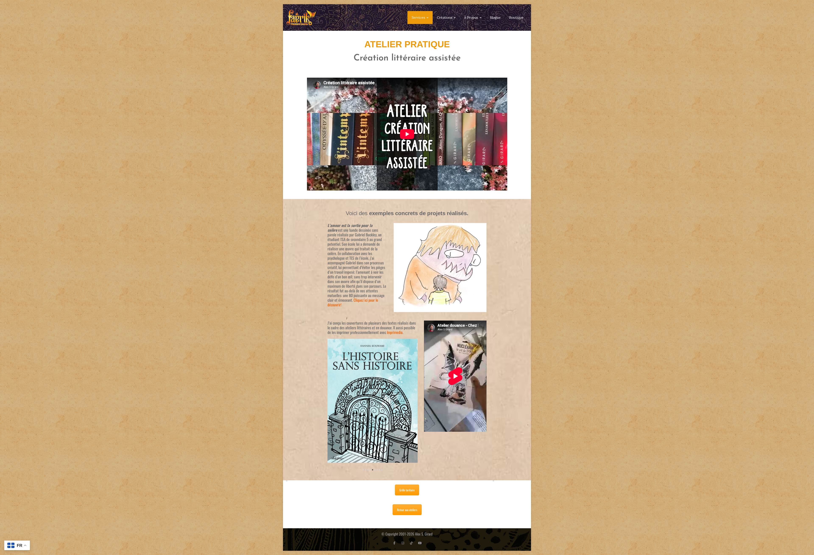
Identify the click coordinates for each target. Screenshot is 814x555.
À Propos (471, 17)
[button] (363, 470)
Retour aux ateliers (407, 509)
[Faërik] (301, 17)
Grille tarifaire (407, 490)
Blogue (495, 17)
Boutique (516, 17)
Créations (444, 17)
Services (418, 17)
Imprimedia (395, 332)
